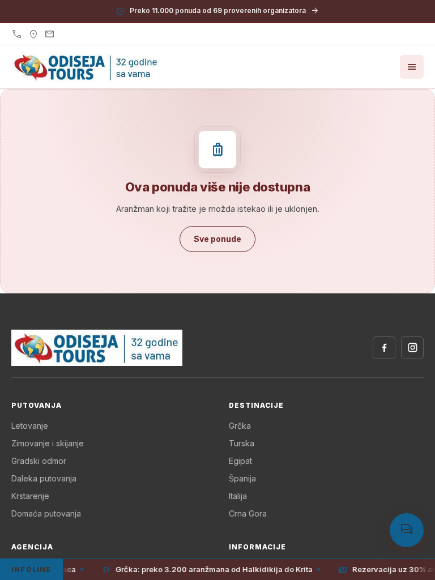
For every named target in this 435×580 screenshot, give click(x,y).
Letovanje (29, 425)
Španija (242, 478)
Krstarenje (30, 496)
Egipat (240, 461)
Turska (241, 443)
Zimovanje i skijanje (47, 443)
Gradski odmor (38, 461)
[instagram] (412, 347)
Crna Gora (248, 513)
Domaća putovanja (46, 513)
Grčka (240, 425)
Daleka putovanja (43, 478)
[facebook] (384, 347)
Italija (238, 496)
